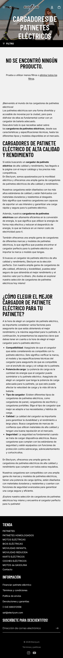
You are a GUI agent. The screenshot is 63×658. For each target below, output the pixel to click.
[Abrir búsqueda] (10, 7)
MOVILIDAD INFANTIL (14, 548)
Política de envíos (12, 596)
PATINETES (9, 531)
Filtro (10, 43)
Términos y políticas (31, 647)
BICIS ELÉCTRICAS (13, 543)
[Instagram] (29, 653)
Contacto (7, 569)
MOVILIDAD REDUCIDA (15, 552)
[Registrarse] (57, 628)
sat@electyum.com (13, 612)
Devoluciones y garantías (16, 601)
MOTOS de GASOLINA (15, 565)
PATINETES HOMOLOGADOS (18, 535)
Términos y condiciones (15, 590)
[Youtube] (34, 653)
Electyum (35, 642)
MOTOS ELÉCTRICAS (14, 539)
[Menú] (3, 7)
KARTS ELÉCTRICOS (14, 556)
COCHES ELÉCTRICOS (14, 560)
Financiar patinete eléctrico (17, 584)
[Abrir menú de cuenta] (52, 7)
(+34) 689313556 (12, 606)
